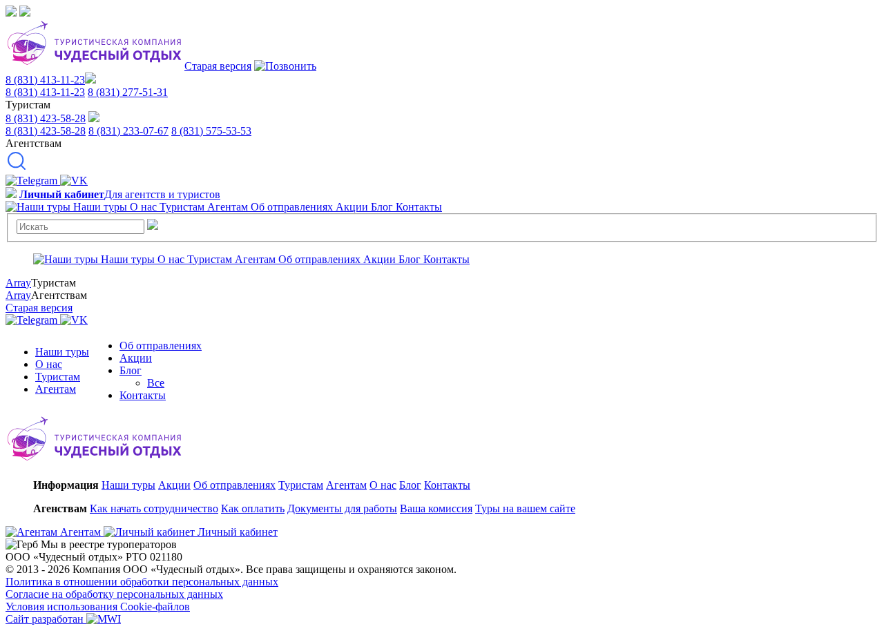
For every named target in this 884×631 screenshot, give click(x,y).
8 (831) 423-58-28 (46, 118)
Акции (135, 358)
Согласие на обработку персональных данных (114, 594)
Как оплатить (253, 508)
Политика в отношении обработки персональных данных (142, 582)
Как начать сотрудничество (154, 508)
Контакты (142, 395)
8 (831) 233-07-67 (128, 131)
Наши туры (62, 352)
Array (18, 283)
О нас (48, 364)
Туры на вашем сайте (525, 508)
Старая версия (217, 66)
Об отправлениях (160, 345)
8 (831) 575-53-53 (211, 131)
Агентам (55, 389)
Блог (130, 370)
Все (155, 383)
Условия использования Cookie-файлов (98, 606)
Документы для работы (342, 508)
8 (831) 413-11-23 (45, 80)
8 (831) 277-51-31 (128, 92)
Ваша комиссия (436, 508)
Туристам (57, 376)
